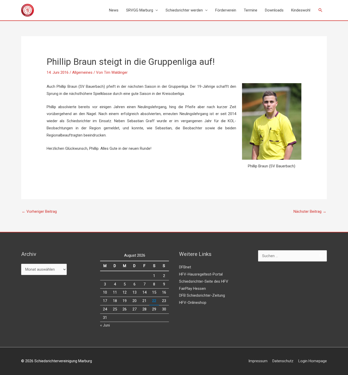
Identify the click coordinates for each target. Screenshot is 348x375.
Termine (250, 10)
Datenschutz (282, 361)
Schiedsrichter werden (184, 10)
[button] (320, 10)
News (113, 10)
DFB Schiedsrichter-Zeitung (202, 295)
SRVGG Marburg (139, 10)
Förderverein (225, 10)
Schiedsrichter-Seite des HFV (203, 281)
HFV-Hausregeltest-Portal (201, 274)
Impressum (257, 361)
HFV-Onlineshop (192, 302)
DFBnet (185, 267)
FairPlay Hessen (192, 288)
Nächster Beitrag (309, 211)
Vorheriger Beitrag (39, 211)
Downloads (274, 10)
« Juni (105, 325)
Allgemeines (82, 72)
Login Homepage (312, 361)
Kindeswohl (300, 10)
